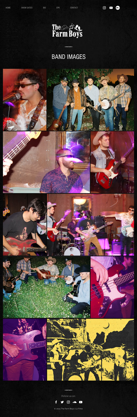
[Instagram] (104, 8)
